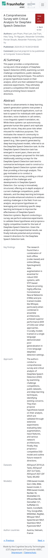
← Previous (9, 540)
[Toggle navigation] (42, 4)
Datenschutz (30, 552)
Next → (41, 540)
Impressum (16, 552)
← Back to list (40, 28)
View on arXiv (39, 18)
